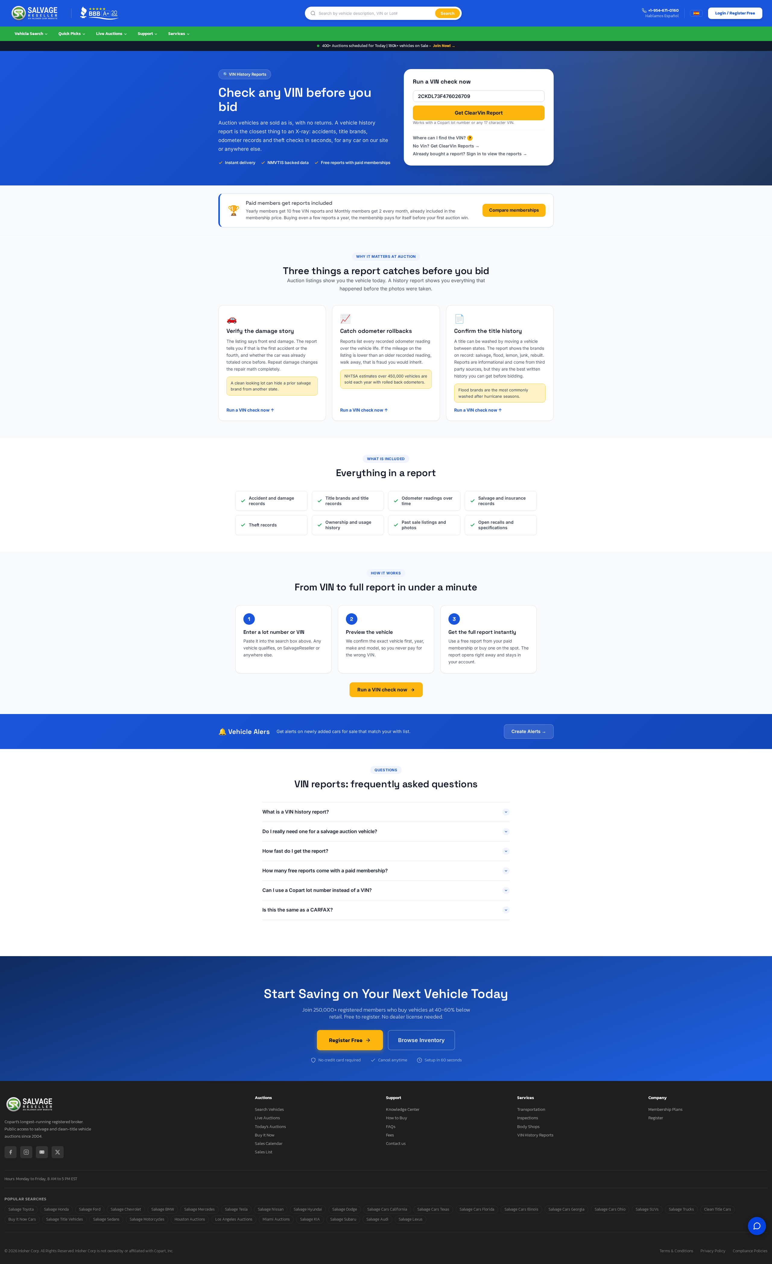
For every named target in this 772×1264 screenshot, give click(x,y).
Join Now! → (444, 46)
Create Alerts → (528, 731)
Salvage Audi (377, 1219)
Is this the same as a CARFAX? (297, 910)
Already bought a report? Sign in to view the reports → (470, 153)
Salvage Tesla (236, 1209)
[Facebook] (11, 1152)
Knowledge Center (402, 1109)
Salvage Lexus (410, 1219)
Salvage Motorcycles (147, 1219)
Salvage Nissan (270, 1209)
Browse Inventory (421, 1040)
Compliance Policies (750, 1251)
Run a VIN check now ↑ (250, 409)
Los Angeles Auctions (233, 1219)
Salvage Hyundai (308, 1209)
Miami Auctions (276, 1219)
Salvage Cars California (387, 1209)
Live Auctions (109, 33)
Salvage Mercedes (199, 1209)
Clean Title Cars (717, 1209)
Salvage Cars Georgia (566, 1209)
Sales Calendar (269, 1143)
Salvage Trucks (681, 1209)
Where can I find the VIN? (442, 137)
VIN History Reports (535, 1135)
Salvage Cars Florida (477, 1209)
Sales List (263, 1152)
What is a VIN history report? (295, 812)
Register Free (345, 1040)
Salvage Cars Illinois (521, 1209)
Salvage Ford (89, 1209)
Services (177, 33)
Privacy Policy (713, 1251)
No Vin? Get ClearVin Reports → (446, 145)
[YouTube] (42, 1152)
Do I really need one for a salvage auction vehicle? (319, 831)
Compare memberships (514, 210)
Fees (390, 1135)
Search (447, 13)
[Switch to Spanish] (696, 13)
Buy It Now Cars (22, 1219)
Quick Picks (70, 33)
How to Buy (396, 1118)
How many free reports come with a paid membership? (325, 870)
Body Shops (528, 1126)
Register (655, 1118)
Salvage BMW (162, 1209)
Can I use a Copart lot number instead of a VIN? (317, 890)
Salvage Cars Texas (433, 1209)
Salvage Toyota (21, 1209)
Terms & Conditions (676, 1251)
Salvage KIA (310, 1219)
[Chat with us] (757, 1226)
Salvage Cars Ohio (610, 1209)
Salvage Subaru (343, 1219)
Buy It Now (264, 1135)
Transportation (531, 1109)
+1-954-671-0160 (663, 10)
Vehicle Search (29, 33)
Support (146, 33)
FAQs (390, 1126)
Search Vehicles (269, 1109)
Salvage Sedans (106, 1219)
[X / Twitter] (58, 1152)
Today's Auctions (270, 1126)
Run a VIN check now (382, 690)
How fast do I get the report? (295, 851)
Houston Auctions (190, 1219)
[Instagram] (26, 1152)
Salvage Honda (56, 1209)
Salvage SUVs (647, 1209)
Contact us (396, 1143)
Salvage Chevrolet (126, 1209)
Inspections (527, 1118)
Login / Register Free (735, 13)
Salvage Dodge (344, 1209)
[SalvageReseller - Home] (36, 13)
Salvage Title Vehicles (64, 1219)
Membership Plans (665, 1109)
